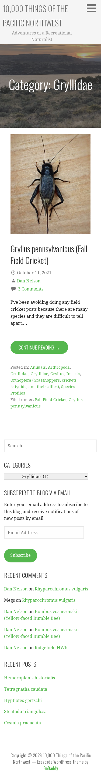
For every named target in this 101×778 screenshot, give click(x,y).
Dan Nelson (28, 280)
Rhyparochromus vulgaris (61, 589)
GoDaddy (50, 768)
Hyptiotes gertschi (23, 700)
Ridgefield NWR (51, 647)
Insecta (73, 374)
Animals (38, 367)
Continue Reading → (39, 347)
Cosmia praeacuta (22, 722)
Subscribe (20, 555)
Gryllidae (39, 374)
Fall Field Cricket (51, 399)
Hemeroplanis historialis (29, 677)
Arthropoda (59, 367)
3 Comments (30, 289)
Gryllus (57, 374)
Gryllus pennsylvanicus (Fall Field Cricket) (49, 254)
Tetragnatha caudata (25, 689)
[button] (93, 8)
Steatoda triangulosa (25, 711)
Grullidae (20, 374)
